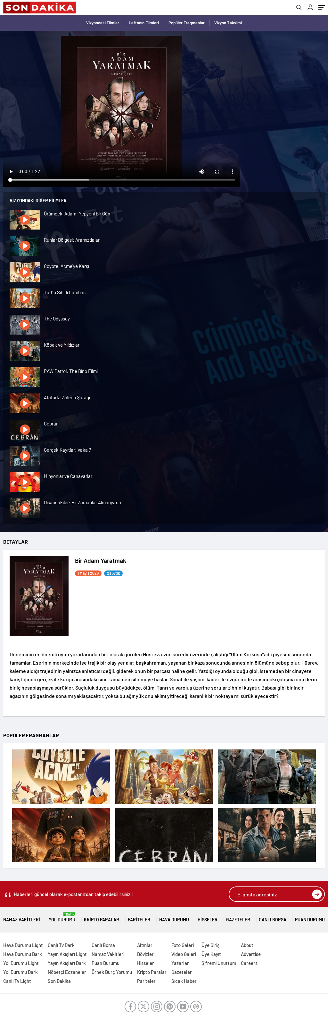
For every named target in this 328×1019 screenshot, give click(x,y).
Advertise (251, 954)
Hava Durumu (174, 919)
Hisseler (207, 919)
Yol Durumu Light (21, 963)
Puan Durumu (310, 919)
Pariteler (139, 919)
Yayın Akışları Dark (67, 963)
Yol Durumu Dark (20, 972)
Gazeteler (238, 919)
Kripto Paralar (101, 919)
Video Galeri (183, 954)
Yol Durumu (62, 917)
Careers (249, 963)
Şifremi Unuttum (218, 963)
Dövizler (145, 954)
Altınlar (144, 945)
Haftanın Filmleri (144, 22)
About (247, 945)
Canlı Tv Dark (61, 945)
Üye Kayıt (211, 954)
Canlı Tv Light (17, 981)
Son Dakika (59, 981)
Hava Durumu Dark (22, 954)
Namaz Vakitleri (21, 919)
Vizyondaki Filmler (102, 22)
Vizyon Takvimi (228, 22)
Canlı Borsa (272, 919)
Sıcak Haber (184, 981)
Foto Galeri (182, 945)
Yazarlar (180, 963)
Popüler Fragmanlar (186, 22)
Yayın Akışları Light (67, 954)
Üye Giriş (210, 945)
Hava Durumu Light (23, 945)
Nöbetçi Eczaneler (67, 972)
